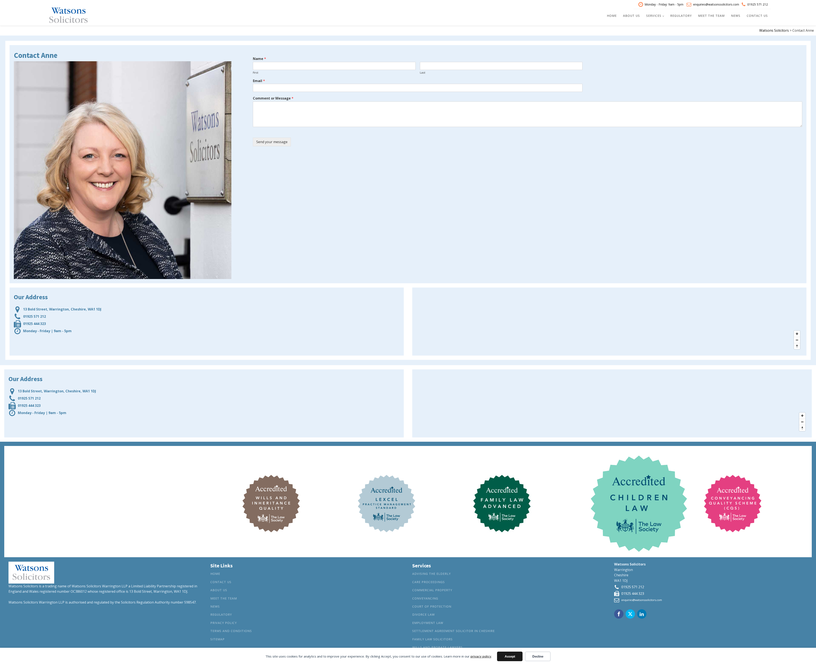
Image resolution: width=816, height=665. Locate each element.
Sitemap (217, 639)
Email (259, 81)
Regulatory (681, 16)
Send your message (272, 142)
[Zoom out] (797, 340)
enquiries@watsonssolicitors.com (716, 4)
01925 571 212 (757, 4)
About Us (631, 16)
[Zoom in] (797, 334)
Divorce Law (423, 614)
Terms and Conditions (231, 631)
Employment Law (427, 623)
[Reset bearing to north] (797, 346)
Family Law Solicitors (432, 639)
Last (422, 72)
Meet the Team (711, 16)
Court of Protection (431, 606)
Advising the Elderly (431, 574)
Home (612, 16)
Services (653, 16)
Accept (510, 656)
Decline (537, 656)
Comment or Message (273, 98)
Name (259, 59)
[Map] (609, 321)
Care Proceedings (428, 582)
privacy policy (480, 656)
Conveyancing (425, 598)
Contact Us (757, 16)
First (255, 72)
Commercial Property (432, 590)
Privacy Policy (223, 623)
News (735, 16)
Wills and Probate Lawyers (437, 647)
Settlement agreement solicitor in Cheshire (453, 631)
